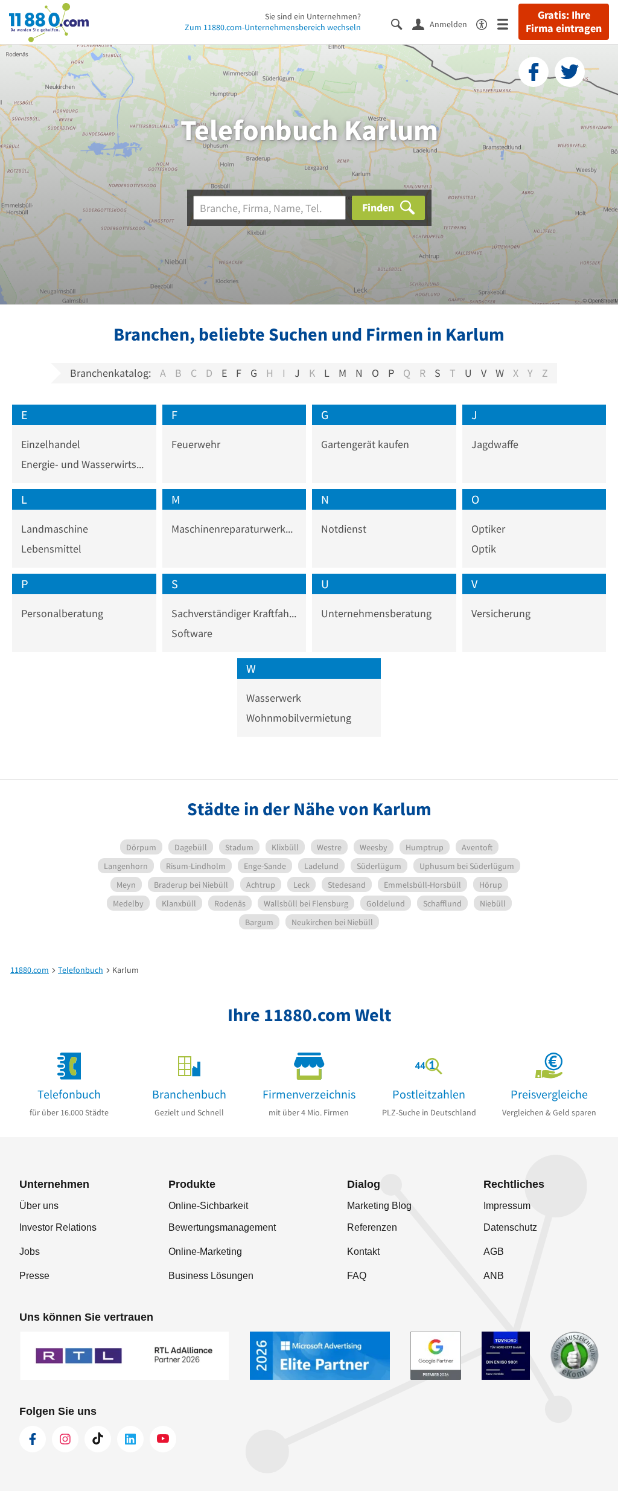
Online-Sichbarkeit (208, 1206)
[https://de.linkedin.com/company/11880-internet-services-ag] (130, 1439)
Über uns (39, 1206)
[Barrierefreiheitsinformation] (486, 23)
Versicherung (500, 613)
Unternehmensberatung (376, 613)
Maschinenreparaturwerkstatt (234, 529)
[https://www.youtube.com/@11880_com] (163, 1439)
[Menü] (507, 23)
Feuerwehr (195, 444)
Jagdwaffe (494, 444)
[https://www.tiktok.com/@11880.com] (97, 1439)
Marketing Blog (379, 1206)
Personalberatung (62, 613)
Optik (483, 549)
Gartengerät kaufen (365, 444)
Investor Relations (58, 1227)
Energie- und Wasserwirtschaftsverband (84, 464)
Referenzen (372, 1227)
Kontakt (363, 1251)
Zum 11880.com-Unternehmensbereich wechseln (273, 27)
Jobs (29, 1251)
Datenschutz (510, 1227)
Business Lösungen (210, 1276)
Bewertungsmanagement (222, 1227)
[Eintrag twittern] (570, 72)
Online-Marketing (205, 1251)
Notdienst (343, 529)
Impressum (506, 1206)
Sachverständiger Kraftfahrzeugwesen (234, 613)
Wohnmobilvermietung (298, 718)
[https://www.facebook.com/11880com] (32, 1439)
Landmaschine (54, 529)
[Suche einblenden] (401, 23)
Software (191, 633)
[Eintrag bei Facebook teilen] (533, 72)
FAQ (356, 1276)
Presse (34, 1276)
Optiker (488, 529)
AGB (493, 1251)
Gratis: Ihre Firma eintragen (564, 22)
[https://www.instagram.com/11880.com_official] (65, 1439)
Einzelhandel (50, 444)
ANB (493, 1276)
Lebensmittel (51, 549)
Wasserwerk (273, 698)
